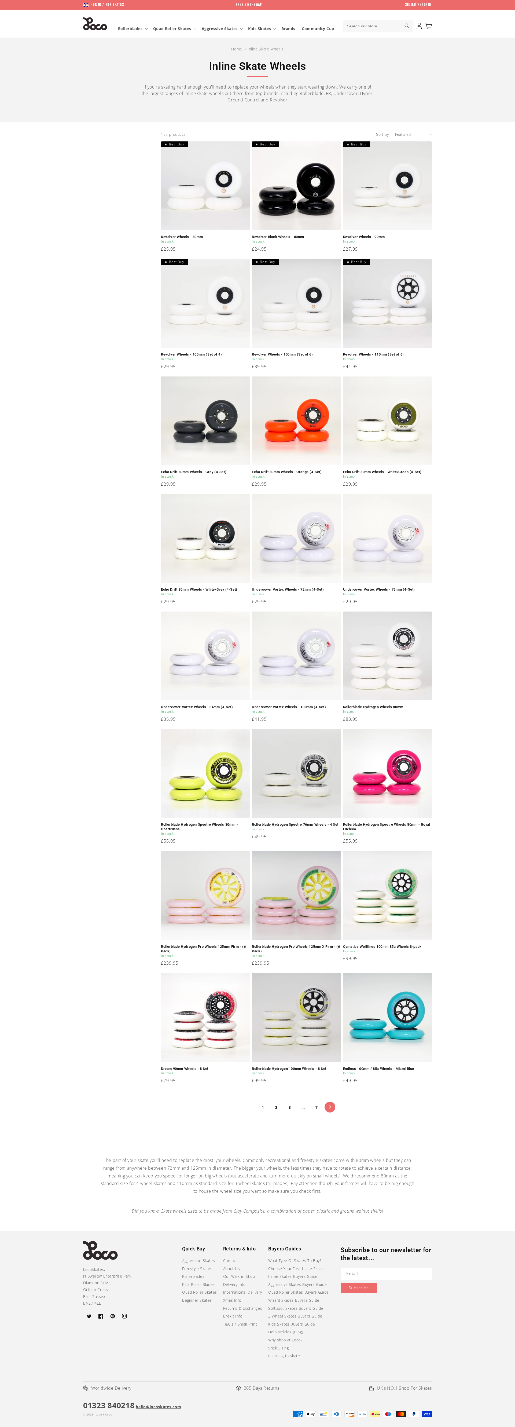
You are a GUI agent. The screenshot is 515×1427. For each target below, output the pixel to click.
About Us (231, 1268)
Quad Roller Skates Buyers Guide (298, 1292)
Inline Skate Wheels (266, 49)
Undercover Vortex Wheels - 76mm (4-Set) (379, 589)
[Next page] (330, 1107)
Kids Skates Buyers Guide (291, 1324)
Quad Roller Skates (172, 28)
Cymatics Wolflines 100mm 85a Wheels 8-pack (382, 947)
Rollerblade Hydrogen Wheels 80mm (373, 707)
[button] (428, 26)
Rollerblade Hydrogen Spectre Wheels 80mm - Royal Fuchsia (386, 826)
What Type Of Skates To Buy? (294, 1260)
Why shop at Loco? (285, 1339)
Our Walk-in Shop (239, 1276)
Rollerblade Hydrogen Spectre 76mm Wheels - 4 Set (295, 824)
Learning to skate (284, 1355)
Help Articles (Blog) (285, 1331)
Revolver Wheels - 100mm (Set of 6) (282, 354)
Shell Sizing (278, 1348)
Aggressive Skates (220, 28)
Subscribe (359, 1287)
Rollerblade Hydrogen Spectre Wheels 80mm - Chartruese (199, 826)
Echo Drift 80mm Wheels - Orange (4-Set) (287, 472)
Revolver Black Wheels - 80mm (278, 237)
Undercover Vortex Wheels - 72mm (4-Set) (288, 589)
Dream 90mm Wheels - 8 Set (184, 1069)
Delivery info (234, 1284)
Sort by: (382, 134)
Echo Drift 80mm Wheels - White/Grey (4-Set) (199, 589)
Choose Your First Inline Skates (297, 1268)
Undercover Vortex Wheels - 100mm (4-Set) (289, 707)
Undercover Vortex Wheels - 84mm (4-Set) (197, 707)
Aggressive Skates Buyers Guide (297, 1284)
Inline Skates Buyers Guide (293, 1276)
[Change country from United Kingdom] (88, 5)
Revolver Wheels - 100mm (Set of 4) (191, 354)
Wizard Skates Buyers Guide (293, 1300)
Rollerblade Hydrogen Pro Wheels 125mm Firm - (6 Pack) (203, 949)
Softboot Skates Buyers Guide (295, 1308)
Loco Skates (103, 1414)
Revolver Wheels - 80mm (182, 237)
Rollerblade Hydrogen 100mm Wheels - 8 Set (289, 1069)
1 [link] (263, 1107)
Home (236, 49)
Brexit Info (232, 1316)
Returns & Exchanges (242, 1308)
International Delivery (242, 1292)
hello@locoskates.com (158, 1406)
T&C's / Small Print (240, 1324)
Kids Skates (259, 28)
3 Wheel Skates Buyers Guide (295, 1316)
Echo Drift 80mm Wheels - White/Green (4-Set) (382, 472)
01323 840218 (108, 1405)
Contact (230, 1260)
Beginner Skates (197, 1300)
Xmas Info (232, 1300)
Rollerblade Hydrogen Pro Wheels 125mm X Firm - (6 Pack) (296, 949)
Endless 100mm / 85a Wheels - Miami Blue (378, 1069)
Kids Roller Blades (198, 1284)
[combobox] (378, 26)
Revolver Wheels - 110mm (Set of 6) (373, 354)
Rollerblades (130, 28)
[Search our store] (407, 26)
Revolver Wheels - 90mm (364, 237)
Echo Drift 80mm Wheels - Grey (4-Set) (193, 472)
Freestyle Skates (197, 1268)
